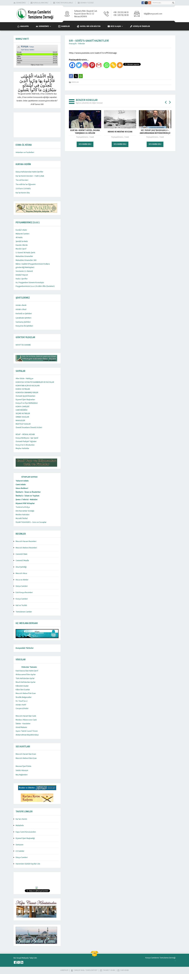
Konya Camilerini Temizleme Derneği (160, 957)
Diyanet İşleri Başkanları (25, 399)
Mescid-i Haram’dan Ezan (26, 754)
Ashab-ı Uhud (21, 309)
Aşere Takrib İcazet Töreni (27, 731)
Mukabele (20, 825)
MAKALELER (20, 420)
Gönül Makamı (21, 727)
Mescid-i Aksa (21, 573)
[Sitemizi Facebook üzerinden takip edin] (143, 2)
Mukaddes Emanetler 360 (26, 260)
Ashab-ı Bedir (21, 305)
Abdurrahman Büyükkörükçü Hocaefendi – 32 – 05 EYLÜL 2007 (85, 132)
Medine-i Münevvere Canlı (26, 719)
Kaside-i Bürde (22, 245)
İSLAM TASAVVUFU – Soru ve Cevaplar (31, 522)
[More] (120, 65)
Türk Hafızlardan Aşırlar (25, 678)
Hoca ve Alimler (22, 579)
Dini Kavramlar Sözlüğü (25, 511)
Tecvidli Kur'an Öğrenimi (26, 184)
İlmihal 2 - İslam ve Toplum (27, 495)
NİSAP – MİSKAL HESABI (25, 434)
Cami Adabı (21, 484)
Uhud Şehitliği (21, 567)
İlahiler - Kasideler (23, 723)
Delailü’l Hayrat (22, 275)
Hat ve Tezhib (21, 605)
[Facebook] (72, 65)
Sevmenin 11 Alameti (24, 271)
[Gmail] (99, 65)
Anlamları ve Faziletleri (25, 152)
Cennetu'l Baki (21, 554)
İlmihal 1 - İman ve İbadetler (28, 492)
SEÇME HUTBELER (23, 413)
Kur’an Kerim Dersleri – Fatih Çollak (30, 176)
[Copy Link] (113, 65)
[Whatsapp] (106, 65)
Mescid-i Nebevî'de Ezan (26, 693)
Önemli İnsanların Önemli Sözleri (29, 427)
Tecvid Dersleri (22, 180)
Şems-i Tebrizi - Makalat (26, 499)
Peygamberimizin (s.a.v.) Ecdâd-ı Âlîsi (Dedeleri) (35, 286)
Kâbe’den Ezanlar (23, 689)
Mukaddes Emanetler (24, 256)
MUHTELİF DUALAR (23, 424)
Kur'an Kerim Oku (23, 192)
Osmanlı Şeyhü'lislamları (25, 396)
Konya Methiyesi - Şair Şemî (27, 438)
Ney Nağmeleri (22, 774)
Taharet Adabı (22, 480)
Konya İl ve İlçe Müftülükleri (27, 403)
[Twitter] (79, 65)
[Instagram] (85, 65)
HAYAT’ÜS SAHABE (23, 345)
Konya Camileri (22, 599)
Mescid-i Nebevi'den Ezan (26, 758)
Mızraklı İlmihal (22, 518)
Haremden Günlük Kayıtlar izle (28, 863)
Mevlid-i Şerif (21, 248)
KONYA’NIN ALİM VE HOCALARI (28, 385)
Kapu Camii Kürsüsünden (26, 832)
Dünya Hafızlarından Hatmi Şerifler (29, 171)
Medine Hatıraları (22, 514)
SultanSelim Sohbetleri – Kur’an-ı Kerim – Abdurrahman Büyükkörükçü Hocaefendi (155, 133)
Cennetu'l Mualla (22, 560)
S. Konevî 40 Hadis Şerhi (25, 252)
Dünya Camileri (22, 586)
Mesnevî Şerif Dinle (23, 766)
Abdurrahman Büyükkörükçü (27, 734)
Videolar (81, 43)
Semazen (19, 844)
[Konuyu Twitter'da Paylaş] (76, 76)
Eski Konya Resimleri (24, 592)
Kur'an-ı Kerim (21, 819)
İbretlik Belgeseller (24, 697)
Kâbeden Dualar (22, 686)
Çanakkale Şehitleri (23, 317)
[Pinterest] (92, 65)
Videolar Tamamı (29, 667)
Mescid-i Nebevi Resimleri (26, 547)
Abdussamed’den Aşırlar (26, 674)
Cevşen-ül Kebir (22, 708)
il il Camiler (20, 851)
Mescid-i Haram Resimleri (26, 541)
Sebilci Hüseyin (22, 770)
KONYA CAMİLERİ (22, 406)
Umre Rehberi (22, 488)
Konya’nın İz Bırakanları (25, 445)
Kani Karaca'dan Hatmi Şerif (27, 670)
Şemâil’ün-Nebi (22, 241)
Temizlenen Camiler (24, 611)
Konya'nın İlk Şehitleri (24, 326)
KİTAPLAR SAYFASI (29, 477)
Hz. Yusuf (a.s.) (21, 701)
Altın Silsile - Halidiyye (24, 378)
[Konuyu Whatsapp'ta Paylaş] (81, 76)
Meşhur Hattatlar (22, 448)
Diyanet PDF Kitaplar (25, 503)
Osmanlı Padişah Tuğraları (26, 441)
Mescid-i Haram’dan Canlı (26, 716)
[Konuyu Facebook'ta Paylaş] (71, 76)
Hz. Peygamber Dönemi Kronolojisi (30, 282)
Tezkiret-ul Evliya (23, 507)
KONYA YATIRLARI (23, 389)
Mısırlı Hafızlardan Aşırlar (26, 682)
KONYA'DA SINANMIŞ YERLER (27, 392)
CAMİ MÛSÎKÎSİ (21, 410)
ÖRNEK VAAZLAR (22, 417)
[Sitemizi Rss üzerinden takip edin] (149, 2)
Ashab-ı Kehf (21, 704)
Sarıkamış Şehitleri (23, 322)
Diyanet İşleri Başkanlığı (25, 838)
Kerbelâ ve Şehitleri (24, 313)
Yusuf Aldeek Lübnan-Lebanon (120, 131)
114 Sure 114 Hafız (23, 188)
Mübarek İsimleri (22, 233)
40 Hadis (19, 237)
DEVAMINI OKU (85, 144)
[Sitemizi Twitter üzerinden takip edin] (146, 2)
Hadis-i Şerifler (22, 278)
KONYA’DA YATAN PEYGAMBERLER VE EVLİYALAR (35, 382)
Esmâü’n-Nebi (21, 230)
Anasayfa (73, 43)
